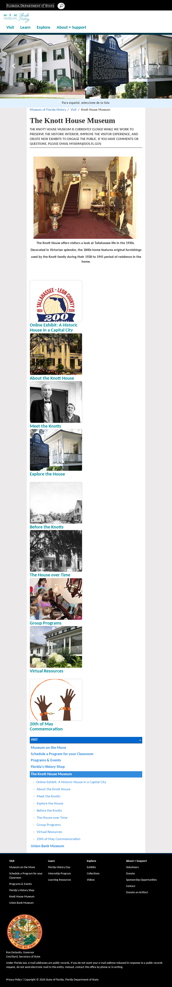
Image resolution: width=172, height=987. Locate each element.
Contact (130, 886)
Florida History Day (59, 867)
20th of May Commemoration (46, 727)
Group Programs (45, 623)
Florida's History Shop (48, 767)
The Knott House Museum (51, 774)
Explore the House (47, 474)
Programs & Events (46, 760)
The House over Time (50, 575)
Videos (91, 880)
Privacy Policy (14, 979)
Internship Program (59, 873)
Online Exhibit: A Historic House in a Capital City (53, 328)
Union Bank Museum (47, 846)
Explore (43, 27)
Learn (25, 27)
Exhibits (91, 867)
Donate (130, 873)
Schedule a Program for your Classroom (62, 754)
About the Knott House (52, 378)
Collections (93, 873)
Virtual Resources (46, 671)
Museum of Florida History (48, 110)
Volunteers (132, 867)
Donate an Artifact (137, 892)
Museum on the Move (48, 748)
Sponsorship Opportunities (141, 880)
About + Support (71, 27)
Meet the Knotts (45, 426)
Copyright (30, 979)
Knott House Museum (21, 896)
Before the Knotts (47, 527)
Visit (10, 27)
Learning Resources (59, 880)
